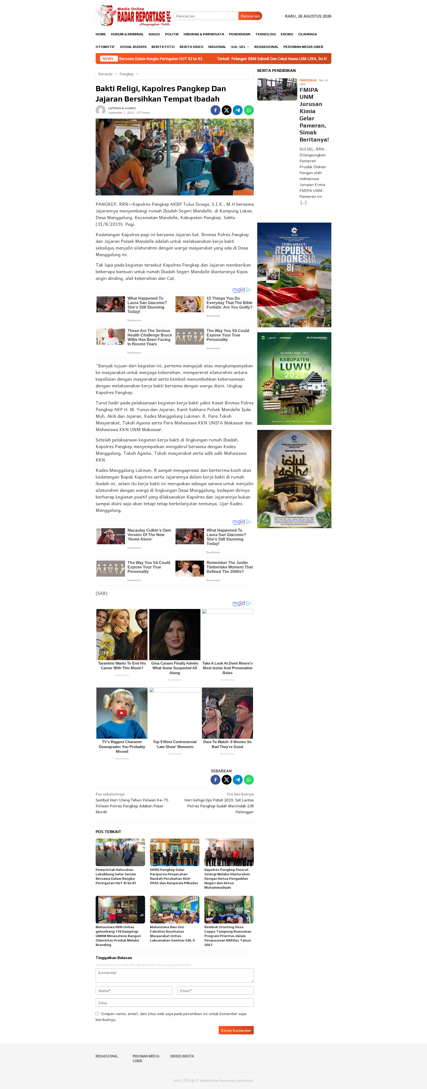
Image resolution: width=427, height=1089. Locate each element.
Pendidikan (308, 80)
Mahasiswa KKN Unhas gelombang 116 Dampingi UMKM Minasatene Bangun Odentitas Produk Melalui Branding (118, 936)
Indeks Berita (182, 1056)
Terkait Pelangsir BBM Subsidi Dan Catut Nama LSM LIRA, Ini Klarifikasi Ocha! (227, 58)
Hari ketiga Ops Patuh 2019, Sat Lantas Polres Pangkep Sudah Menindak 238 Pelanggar (219, 803)
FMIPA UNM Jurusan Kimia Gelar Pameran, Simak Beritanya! (314, 114)
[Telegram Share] (238, 110)
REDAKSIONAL (107, 1056)
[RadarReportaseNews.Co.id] (134, 15)
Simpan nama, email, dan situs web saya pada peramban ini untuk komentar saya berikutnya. (171, 1016)
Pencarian (250, 16)
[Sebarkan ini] (215, 110)
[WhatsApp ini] (249, 110)
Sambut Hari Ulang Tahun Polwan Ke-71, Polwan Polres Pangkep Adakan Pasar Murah (132, 803)
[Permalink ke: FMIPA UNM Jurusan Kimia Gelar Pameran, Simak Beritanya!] (277, 89)
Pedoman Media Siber (146, 1058)
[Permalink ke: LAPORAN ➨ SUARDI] (101, 109)
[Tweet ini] (227, 110)
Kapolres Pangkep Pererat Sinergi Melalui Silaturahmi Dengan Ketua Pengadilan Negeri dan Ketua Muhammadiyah (227, 878)
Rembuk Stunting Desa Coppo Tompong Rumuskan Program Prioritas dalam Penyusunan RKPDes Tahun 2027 (227, 936)
